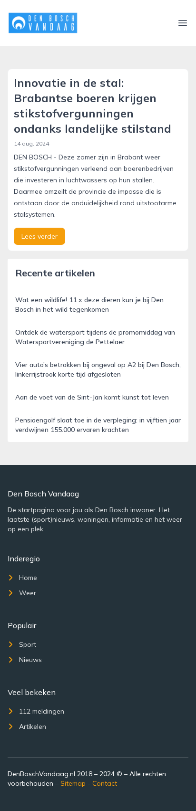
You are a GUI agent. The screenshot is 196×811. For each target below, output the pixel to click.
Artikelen (32, 726)
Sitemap (73, 783)
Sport (27, 644)
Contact (104, 783)
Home (28, 577)
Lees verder (39, 236)
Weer (27, 593)
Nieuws (30, 659)
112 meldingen (41, 711)
